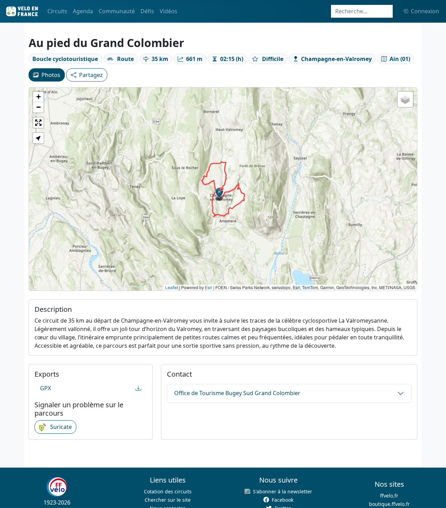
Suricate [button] (60, 427)
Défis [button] (147, 11)
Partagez (91, 75)
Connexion (425, 11)
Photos (50, 75)
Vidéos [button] (168, 11)
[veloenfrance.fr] (21, 11)
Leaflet (171, 287)
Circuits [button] (57, 11)
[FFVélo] (56, 486)
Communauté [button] (117, 11)
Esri (208, 287)
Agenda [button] (83, 11)
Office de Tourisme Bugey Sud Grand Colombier (237, 393)
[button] (219, 194)
